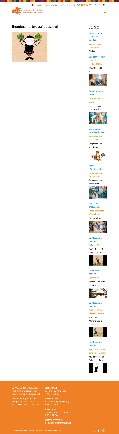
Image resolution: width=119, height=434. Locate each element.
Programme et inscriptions (95, 145)
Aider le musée (68, 4)
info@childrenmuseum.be (58, 422)
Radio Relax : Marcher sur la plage (95, 320)
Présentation (95, 218)
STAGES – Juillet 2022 (96, 70)
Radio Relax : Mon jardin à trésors (97, 251)
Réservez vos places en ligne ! (96, 107)
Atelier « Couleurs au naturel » (97, 283)
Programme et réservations (95, 182)
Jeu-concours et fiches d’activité (96, 358)
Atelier (92, 51)
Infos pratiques (52, 4)
